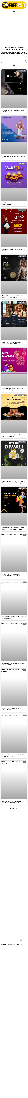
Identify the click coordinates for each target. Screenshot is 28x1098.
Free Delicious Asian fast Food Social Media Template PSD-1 (12, 435)
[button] (14, 11)
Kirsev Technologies (17, 944)
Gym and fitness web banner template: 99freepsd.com (13, 157)
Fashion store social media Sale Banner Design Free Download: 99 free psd (13, 482)
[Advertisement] (14, 30)
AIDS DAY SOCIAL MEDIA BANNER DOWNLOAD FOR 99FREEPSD (11, 802)
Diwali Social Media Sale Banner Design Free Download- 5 (13, 203)
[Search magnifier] (25, 61)
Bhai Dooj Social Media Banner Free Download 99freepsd (12, 389)
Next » (17, 808)
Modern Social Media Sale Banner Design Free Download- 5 (12, 296)
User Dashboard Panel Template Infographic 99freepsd (12, 709)
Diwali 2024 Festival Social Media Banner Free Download (14, 617)
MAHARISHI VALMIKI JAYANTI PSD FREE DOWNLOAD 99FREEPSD (13, 755)
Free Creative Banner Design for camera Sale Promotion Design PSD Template (12, 575)
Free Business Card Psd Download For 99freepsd (13, 110)
